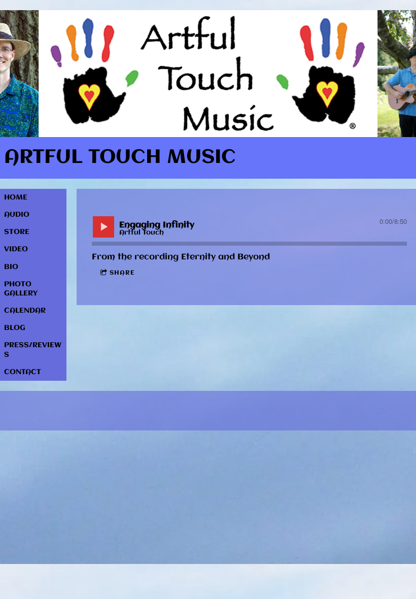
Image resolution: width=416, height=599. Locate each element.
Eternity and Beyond (225, 257)
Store (16, 232)
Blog (14, 328)
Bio (11, 267)
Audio (16, 215)
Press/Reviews (32, 349)
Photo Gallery (21, 288)
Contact (22, 372)
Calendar (25, 311)
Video (16, 249)
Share (122, 273)
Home (15, 197)
